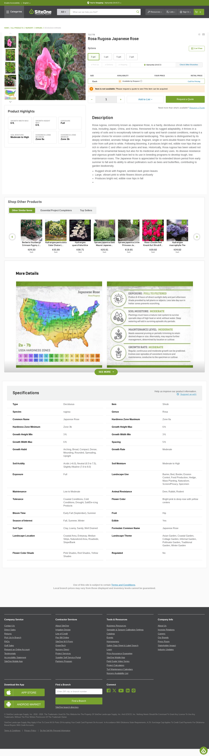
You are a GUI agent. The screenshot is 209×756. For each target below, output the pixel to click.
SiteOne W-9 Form (64, 641)
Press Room (164, 641)
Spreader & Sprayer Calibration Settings (125, 630)
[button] (26, 3)
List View (198, 48)
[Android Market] (27, 704)
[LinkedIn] (128, 692)
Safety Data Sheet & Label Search (122, 645)
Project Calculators (115, 665)
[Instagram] (134, 692)
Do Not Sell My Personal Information (55, 730)
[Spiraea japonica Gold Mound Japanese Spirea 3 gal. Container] (104, 230)
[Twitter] (115, 692)
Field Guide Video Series (118, 661)
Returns (8, 634)
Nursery (29, 28)
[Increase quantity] (121, 99)
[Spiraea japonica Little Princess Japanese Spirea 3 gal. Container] (128, 230)
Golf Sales (9, 645)
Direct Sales (10, 630)
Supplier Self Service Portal (68, 657)
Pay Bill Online (62, 637)
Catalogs (111, 634)
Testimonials (10, 653)
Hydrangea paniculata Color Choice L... (56, 244)
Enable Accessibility (12, 3)
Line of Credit (61, 634)
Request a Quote (185, 99)
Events (110, 637)
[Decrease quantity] (92, 99)
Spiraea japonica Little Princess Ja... (128, 244)
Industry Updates (166, 649)
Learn (109, 649)
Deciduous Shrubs (52, 28)
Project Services (63, 653)
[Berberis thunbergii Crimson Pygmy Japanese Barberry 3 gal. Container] (31, 230)
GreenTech (60, 645)
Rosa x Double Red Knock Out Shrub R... (153, 244)
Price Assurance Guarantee (119, 653)
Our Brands (163, 637)
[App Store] (27, 692)
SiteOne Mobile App (13, 661)
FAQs (7, 641)
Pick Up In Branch (12, 637)
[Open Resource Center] (204, 751)
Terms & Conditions (12, 730)
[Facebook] (109, 692)
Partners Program (63, 661)
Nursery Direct (62, 649)
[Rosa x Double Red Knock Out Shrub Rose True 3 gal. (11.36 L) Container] (153, 230)
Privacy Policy (30, 730)
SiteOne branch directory (67, 707)
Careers (161, 634)
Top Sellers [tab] (86, 210)
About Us (162, 626)
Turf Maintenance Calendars (120, 669)
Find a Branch (63, 684)
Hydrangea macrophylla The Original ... (177, 244)
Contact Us (9, 626)
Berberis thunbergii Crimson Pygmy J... (31, 244)
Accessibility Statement (15, 657)
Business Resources (116, 626)
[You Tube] (121, 692)
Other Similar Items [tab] (22, 210)
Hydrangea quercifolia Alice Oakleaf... (80, 244)
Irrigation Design (63, 630)
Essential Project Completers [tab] (56, 210)
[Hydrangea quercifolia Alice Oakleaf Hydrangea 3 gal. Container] (80, 230)
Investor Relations (166, 630)
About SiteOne (62, 626)
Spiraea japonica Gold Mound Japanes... (104, 244)
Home (6, 28)
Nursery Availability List (117, 673)
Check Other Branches (189, 65)
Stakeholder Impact (167, 645)
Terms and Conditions (123, 585)
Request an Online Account (17, 649)
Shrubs (38, 28)
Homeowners (113, 641)
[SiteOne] (40, 15)
